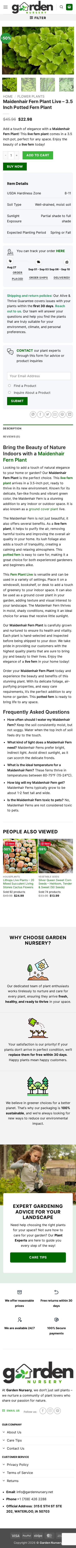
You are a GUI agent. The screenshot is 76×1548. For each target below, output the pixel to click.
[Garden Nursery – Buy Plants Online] (32, 7)
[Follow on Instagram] (50, 1410)
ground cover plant (43, 509)
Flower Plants (30, 96)
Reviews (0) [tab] (11, 436)
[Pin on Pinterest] (62, 414)
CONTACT (25, 350)
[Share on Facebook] (40, 414)
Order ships (38, 277)
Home (8, 96)
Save (11, 843)
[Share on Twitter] (47, 414)
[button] (5, 7)
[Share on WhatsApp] (33, 414)
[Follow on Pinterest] (57, 1410)
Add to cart (37, 155)
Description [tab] (12, 428)
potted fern (11, 555)
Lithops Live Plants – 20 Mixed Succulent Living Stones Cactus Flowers (18, 883)
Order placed (17, 275)
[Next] (67, 50)
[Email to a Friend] (55, 414)
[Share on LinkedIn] (69, 414)
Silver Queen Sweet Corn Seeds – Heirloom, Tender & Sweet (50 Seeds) (55, 883)
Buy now (15, 166)
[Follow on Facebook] (43, 1410)
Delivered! (62, 277)
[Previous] (8, 50)
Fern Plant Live (21, 574)
